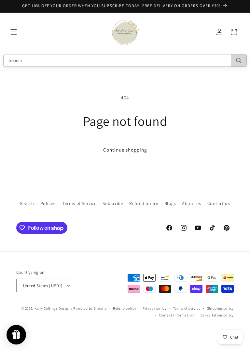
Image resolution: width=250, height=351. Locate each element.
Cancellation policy (217, 315)
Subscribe (113, 203)
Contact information (176, 315)
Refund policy (143, 203)
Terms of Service (79, 203)
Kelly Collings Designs (53, 308)
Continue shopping (125, 150)
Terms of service (187, 308)
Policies (48, 203)
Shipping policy (220, 308)
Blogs (170, 203)
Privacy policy (155, 308)
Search (27, 203)
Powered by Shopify (90, 308)
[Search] (238, 60)
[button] (14, 32)
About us (191, 203)
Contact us (218, 203)
